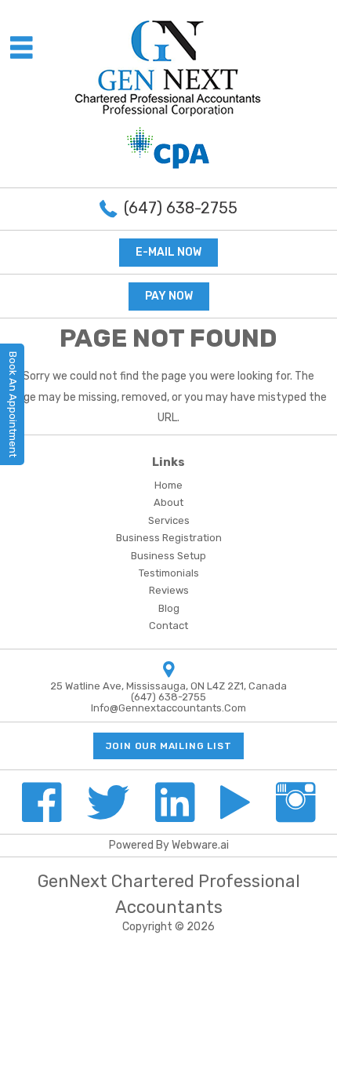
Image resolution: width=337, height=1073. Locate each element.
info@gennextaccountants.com (168, 708)
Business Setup (168, 556)
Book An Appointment (13, 404)
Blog (168, 608)
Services (169, 520)
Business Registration (169, 538)
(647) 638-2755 (180, 207)
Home (168, 485)
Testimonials (169, 573)
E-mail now (168, 252)
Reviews (169, 590)
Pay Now (169, 296)
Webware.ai (200, 845)
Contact (168, 625)
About (168, 502)
